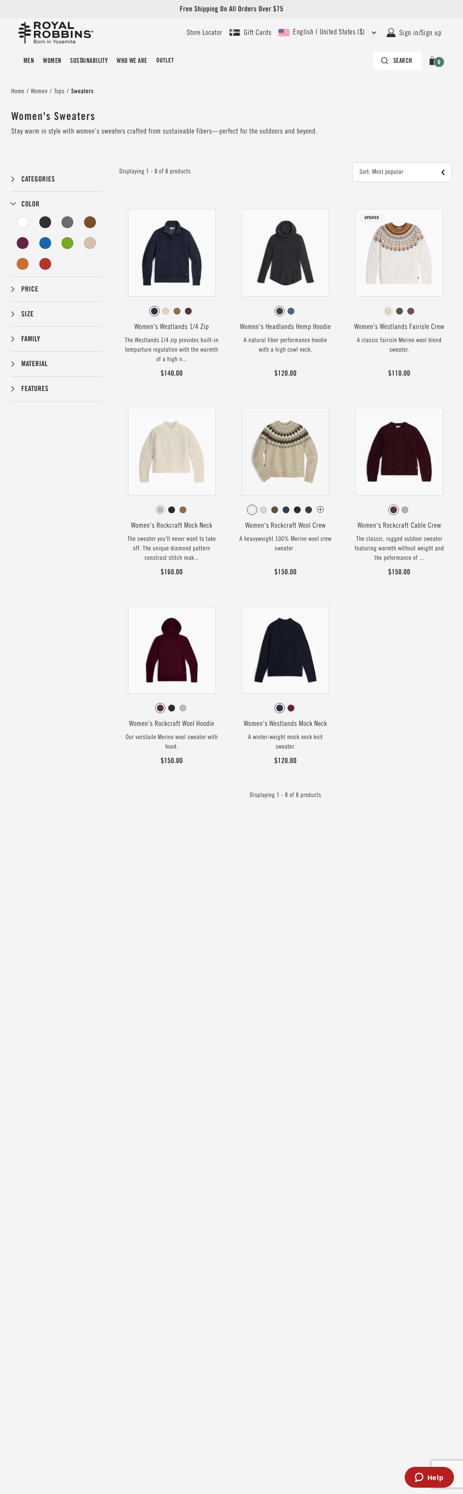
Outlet (165, 60)
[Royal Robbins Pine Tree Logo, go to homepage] (55, 32)
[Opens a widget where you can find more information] (429, 1478)
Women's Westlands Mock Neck (285, 724)
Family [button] (30, 338)
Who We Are (132, 60)
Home (17, 91)
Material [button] (34, 363)
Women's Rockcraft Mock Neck (172, 525)
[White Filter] (22, 222)
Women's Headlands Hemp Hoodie (285, 327)
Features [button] (34, 388)
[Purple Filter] (22, 243)
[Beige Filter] (90, 243)
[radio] (154, 311)
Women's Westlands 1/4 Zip (171, 327)
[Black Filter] (45, 222)
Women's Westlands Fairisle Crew (399, 327)
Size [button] (27, 314)
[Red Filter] (45, 264)
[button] (434, 61)
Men (29, 60)
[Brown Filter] (90, 222)
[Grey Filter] (67, 222)
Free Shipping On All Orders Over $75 (231, 9)
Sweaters (82, 91)
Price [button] (29, 289)
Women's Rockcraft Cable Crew (399, 525)
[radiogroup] (172, 311)
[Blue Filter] (45, 243)
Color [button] (30, 204)
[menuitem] (29, 61)
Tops (59, 91)
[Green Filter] (67, 243)
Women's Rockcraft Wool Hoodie (171, 724)
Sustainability (89, 60)
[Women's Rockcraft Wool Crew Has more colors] (320, 509)
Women (52, 60)
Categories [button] (38, 179)
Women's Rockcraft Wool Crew (285, 525)
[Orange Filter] (22, 264)
